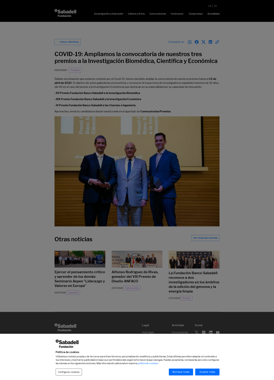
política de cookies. (148, 363)
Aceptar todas (207, 372)
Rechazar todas (181, 372)
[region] (137, 357)
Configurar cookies (68, 372)
